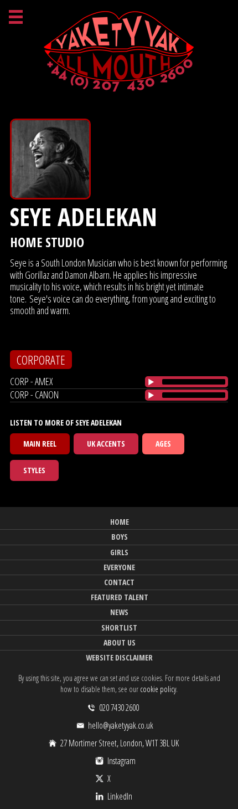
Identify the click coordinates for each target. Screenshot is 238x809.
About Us (120, 642)
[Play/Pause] (151, 381)
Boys (119, 536)
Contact (119, 582)
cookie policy (158, 689)
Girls (119, 552)
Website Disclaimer (119, 657)
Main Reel (39, 443)
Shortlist (119, 627)
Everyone (119, 567)
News (119, 612)
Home (119, 521)
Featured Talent (119, 597)
